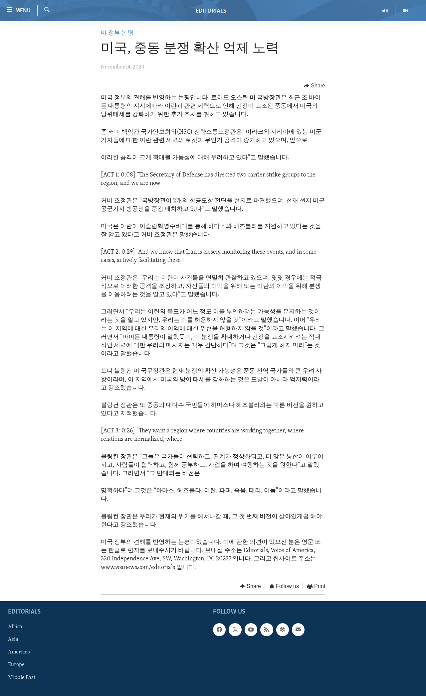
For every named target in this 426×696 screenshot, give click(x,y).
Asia (13, 639)
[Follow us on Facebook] (219, 630)
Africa (15, 627)
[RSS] (266, 630)
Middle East (21, 677)
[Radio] (385, 10)
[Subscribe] (298, 630)
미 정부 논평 (117, 33)
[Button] (314, 85)
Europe (16, 665)
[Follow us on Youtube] (251, 630)
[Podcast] (282, 630)
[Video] (405, 10)
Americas (19, 652)
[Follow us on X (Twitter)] (235, 630)
